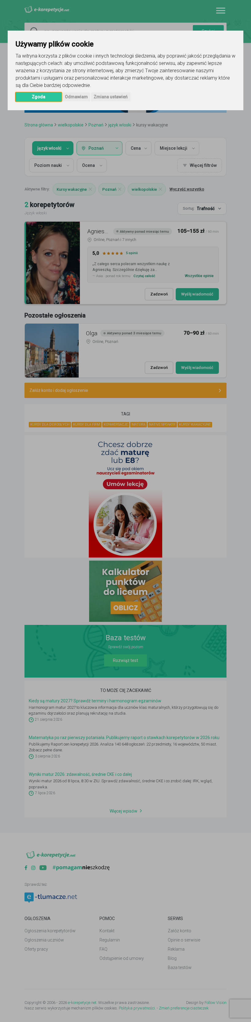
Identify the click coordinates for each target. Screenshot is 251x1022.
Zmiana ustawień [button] (111, 96)
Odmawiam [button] (76, 96)
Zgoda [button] (38, 96)
